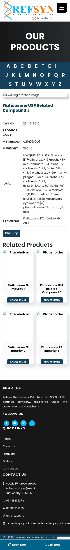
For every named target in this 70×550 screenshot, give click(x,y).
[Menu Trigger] (62, 8)
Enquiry (11, 233)
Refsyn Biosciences (16, 397)
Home (7, 439)
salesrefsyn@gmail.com (53, 523)
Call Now (53, 545)
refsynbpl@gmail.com (20, 523)
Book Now (19, 545)
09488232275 (14, 508)
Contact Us (10, 468)
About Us (9, 446)
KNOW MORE (18, 300)
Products (9, 454)
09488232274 (14, 500)
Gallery (7, 461)
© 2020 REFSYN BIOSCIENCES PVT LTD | (33, 537)
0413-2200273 (14, 516)
